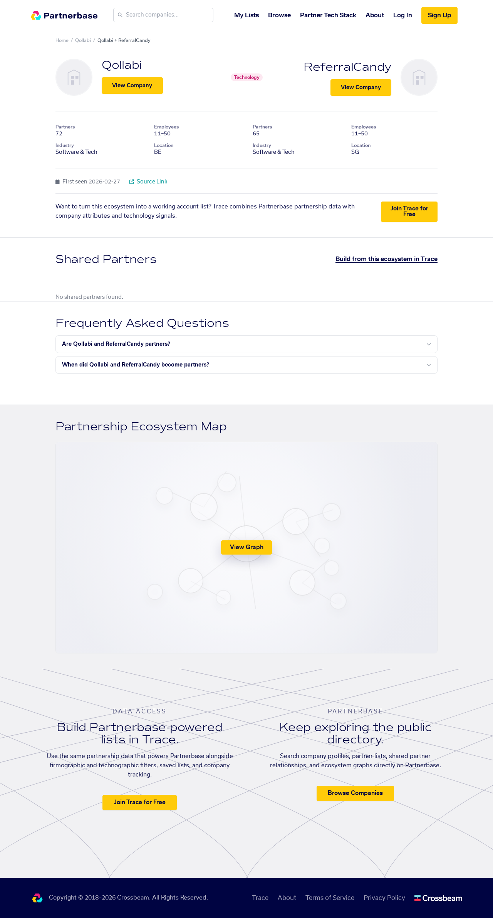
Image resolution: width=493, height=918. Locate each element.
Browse (279, 15)
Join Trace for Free (409, 211)
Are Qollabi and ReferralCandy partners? (116, 344)
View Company (132, 85)
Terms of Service (329, 898)
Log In (402, 15)
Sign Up (439, 15)
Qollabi (83, 40)
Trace (260, 898)
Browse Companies (355, 793)
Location (163, 145)
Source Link (152, 182)
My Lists (246, 15)
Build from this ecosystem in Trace (386, 259)
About (375, 15)
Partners (65, 127)
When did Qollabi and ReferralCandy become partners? (135, 365)
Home (62, 40)
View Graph (246, 547)
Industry (64, 145)
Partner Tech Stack (328, 15)
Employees (166, 127)
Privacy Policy (384, 898)
